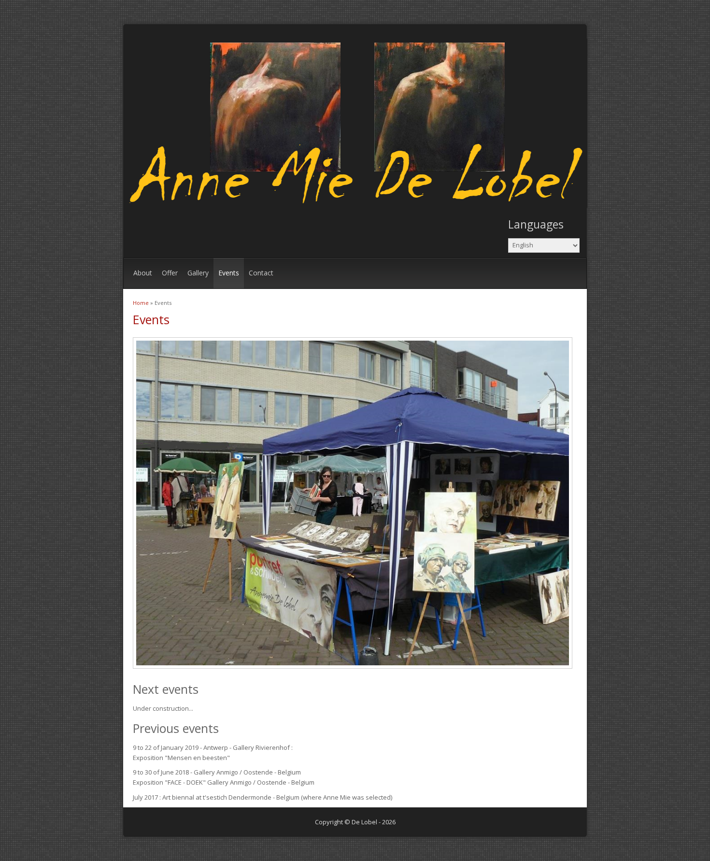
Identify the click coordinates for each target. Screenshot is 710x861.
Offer (170, 272)
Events (228, 272)
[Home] (357, 205)
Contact (261, 272)
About (142, 272)
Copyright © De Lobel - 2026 (355, 822)
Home (141, 302)
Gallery (198, 272)
